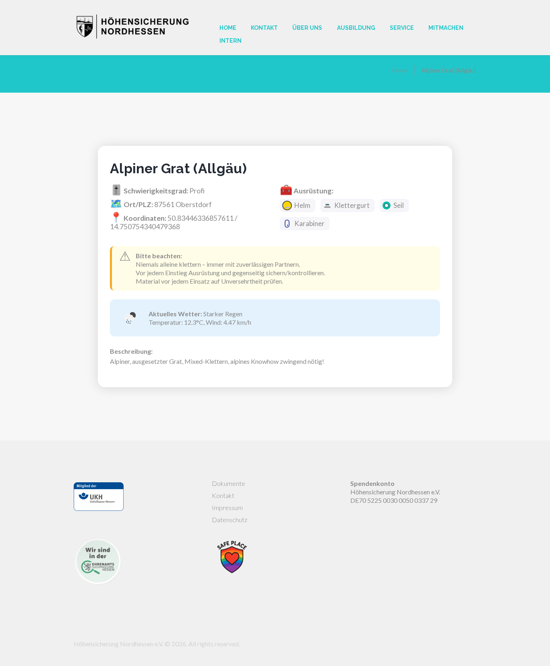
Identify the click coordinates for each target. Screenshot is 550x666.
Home (399, 70)
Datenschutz (229, 519)
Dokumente (228, 483)
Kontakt (223, 495)
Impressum (227, 507)
